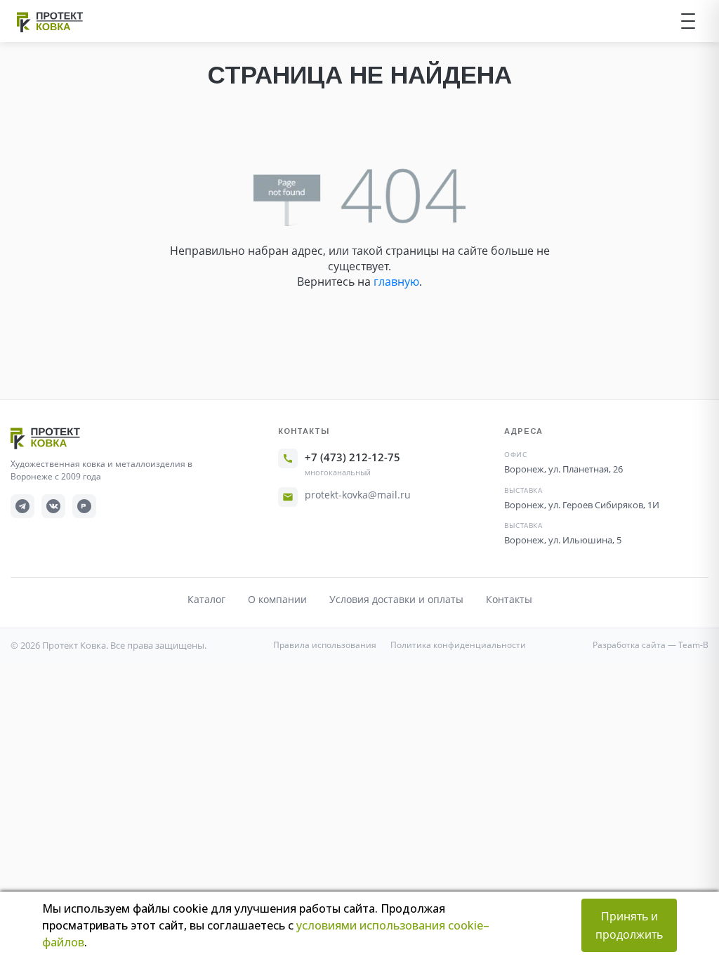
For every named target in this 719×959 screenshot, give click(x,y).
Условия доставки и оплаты (396, 599)
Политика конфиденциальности (458, 645)
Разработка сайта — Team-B (650, 645)
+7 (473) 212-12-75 (352, 457)
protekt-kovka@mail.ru (358, 494)
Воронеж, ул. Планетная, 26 (563, 469)
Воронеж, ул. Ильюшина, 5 (562, 540)
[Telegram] (22, 506)
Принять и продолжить (629, 925)
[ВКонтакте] (53, 506)
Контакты (509, 599)
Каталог (206, 599)
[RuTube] (84, 506)
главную (396, 281)
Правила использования (324, 645)
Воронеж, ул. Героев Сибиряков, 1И (581, 504)
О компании (277, 599)
